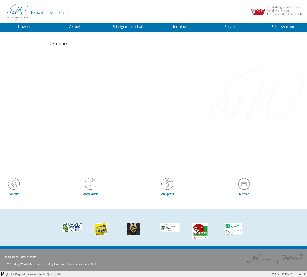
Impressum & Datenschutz (20, 257)
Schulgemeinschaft (128, 26)
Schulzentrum (282, 27)
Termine (179, 26)
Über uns (25, 26)
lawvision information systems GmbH (76, 264)
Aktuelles (76, 26)
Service (230, 26)
